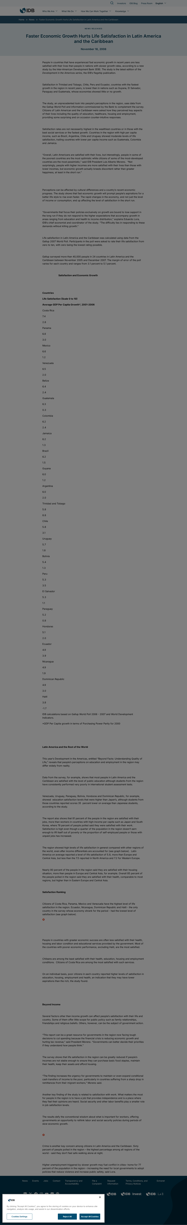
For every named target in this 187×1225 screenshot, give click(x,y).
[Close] (100, 1197)
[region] (53, 1208)
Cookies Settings (19, 1216)
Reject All (67, 1216)
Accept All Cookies (90, 1216)
